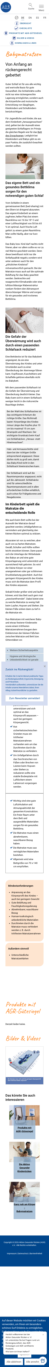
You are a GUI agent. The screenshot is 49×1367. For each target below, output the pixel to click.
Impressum (11, 1253)
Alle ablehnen (14, 1361)
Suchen (30, 5)
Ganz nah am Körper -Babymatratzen (24, 1208)
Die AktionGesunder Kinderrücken (24, 1168)
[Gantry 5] (6, 7)
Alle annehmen (34, 1361)
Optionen (24, 1354)
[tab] (24, 650)
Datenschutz (23, 1253)
